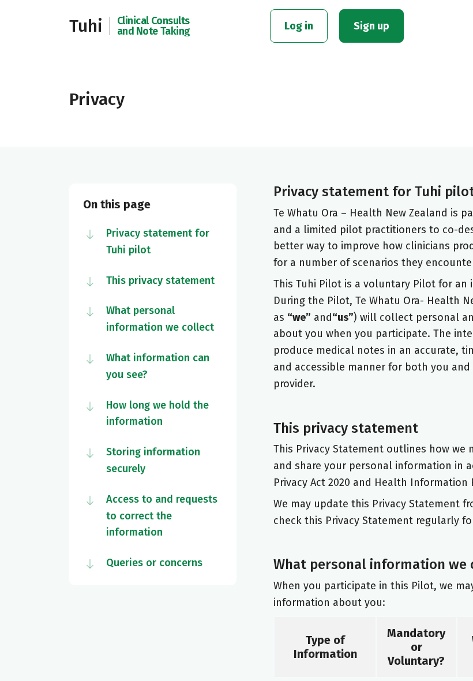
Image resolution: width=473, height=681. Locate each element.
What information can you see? (157, 366)
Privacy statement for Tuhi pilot (157, 241)
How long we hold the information (157, 413)
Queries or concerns (154, 562)
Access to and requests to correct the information (161, 516)
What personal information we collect (160, 319)
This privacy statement (160, 280)
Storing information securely (153, 460)
